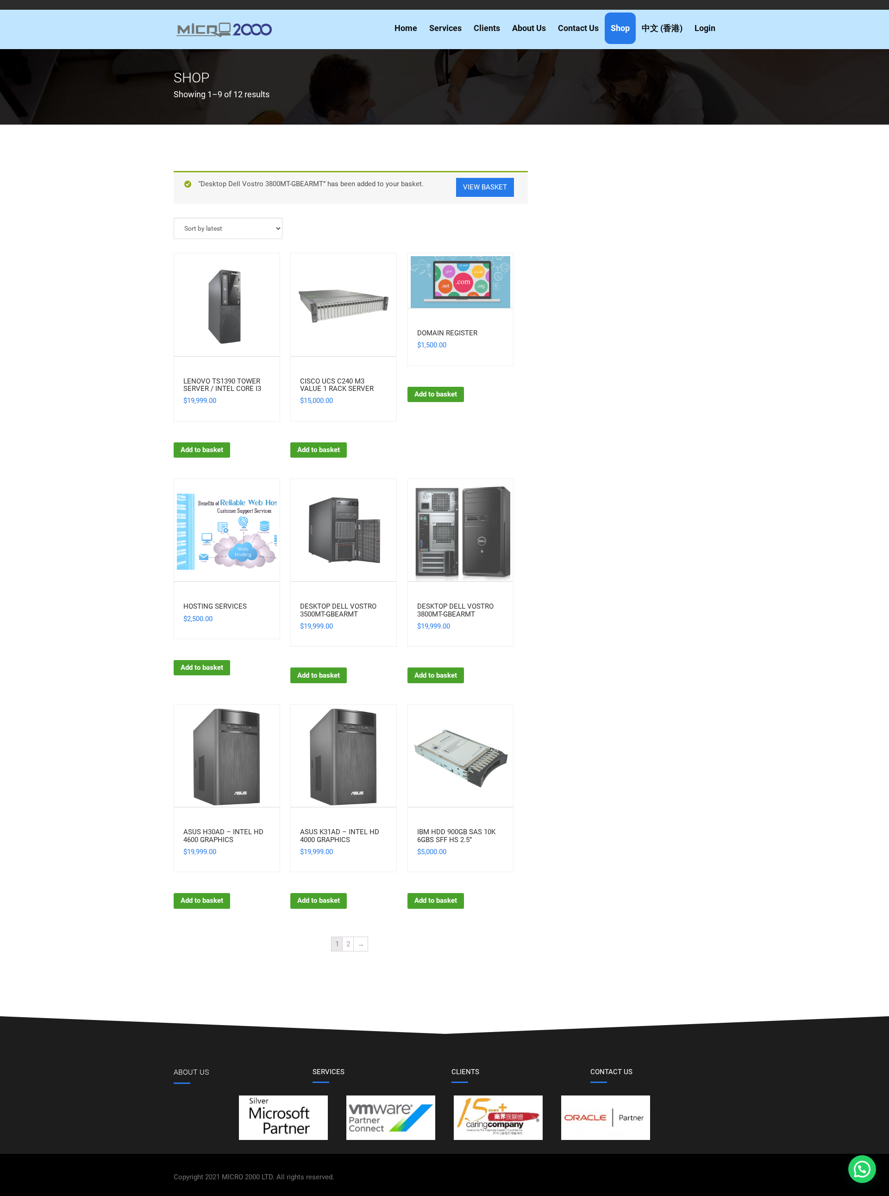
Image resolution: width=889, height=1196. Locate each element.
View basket (485, 187)
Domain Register (447, 333)
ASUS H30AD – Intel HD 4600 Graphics (223, 836)
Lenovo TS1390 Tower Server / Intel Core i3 (222, 385)
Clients (487, 28)
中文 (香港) (662, 28)
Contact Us (578, 28)
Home (405, 28)
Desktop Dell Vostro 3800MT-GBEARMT (455, 610)
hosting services (215, 606)
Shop (620, 28)
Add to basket (202, 450)
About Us (529, 28)
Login (705, 28)
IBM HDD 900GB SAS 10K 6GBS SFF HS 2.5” (456, 836)
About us (191, 1072)
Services (445, 28)
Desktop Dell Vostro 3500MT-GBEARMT (338, 610)
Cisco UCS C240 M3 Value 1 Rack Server (337, 385)
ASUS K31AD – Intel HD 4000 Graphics (339, 836)
